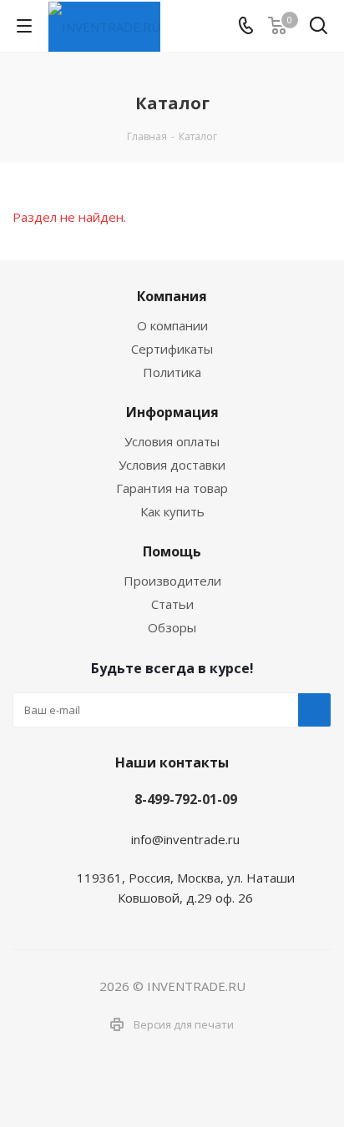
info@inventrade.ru (185, 839)
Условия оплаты (172, 441)
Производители (172, 580)
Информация (172, 412)
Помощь (172, 551)
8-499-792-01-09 (185, 799)
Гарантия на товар (172, 488)
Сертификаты (172, 348)
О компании (172, 325)
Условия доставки (172, 464)
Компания (172, 296)
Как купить (172, 511)
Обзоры (172, 627)
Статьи (172, 604)
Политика (172, 372)
